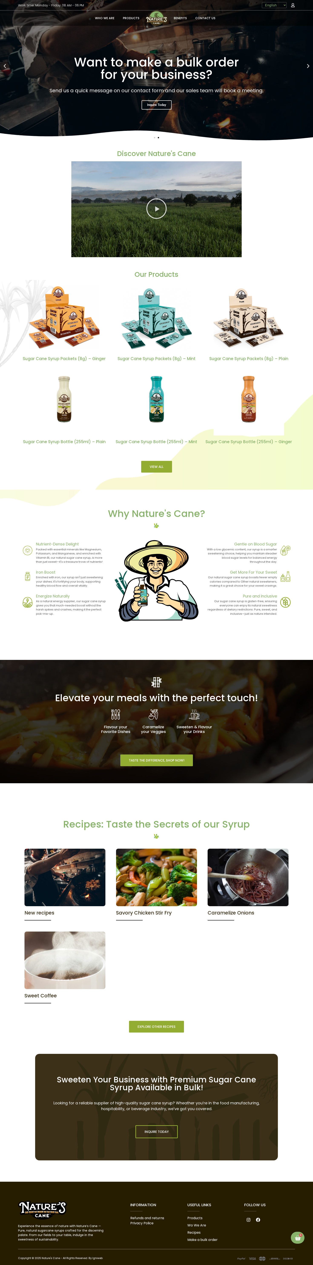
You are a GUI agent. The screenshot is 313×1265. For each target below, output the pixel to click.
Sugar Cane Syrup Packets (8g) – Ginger (64, 359)
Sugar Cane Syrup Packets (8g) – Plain (248, 359)
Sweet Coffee (40, 995)
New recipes (39, 912)
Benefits (180, 18)
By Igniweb (96, 1258)
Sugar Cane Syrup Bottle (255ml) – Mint (156, 442)
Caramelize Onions (231, 912)
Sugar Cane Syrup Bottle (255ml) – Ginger (248, 442)
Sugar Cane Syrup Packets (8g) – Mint (156, 359)
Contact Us (205, 18)
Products (131, 18)
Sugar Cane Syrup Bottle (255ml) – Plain (64, 442)
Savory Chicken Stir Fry (144, 912)
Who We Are (104, 18)
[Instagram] (248, 1220)
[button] (4, 66)
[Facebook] (258, 1220)
